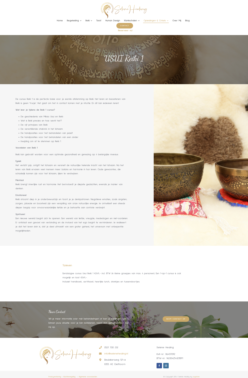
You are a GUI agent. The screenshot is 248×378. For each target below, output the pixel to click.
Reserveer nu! (125, 30)
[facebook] (159, 365)
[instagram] (166, 365)
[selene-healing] (124, 3)
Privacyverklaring (54, 377)
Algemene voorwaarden (88, 377)
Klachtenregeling (69, 377)
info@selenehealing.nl (116, 353)
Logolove (196, 377)
